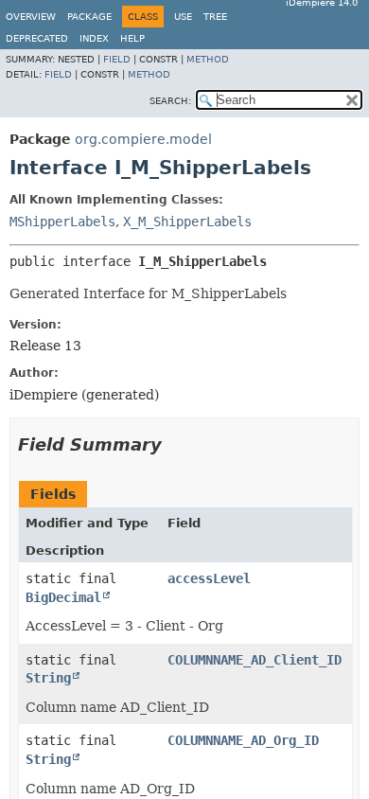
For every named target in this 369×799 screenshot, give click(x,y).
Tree (215, 16)
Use (183, 16)
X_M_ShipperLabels (187, 221)
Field (117, 59)
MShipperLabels (62, 221)
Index (94, 38)
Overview (31, 16)
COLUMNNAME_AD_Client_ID (254, 659)
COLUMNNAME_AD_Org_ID (243, 740)
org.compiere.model (143, 139)
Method (207, 59)
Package (89, 16)
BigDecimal (63, 597)
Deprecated (37, 38)
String (48, 677)
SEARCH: (170, 101)
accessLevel (209, 578)
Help (132, 38)
